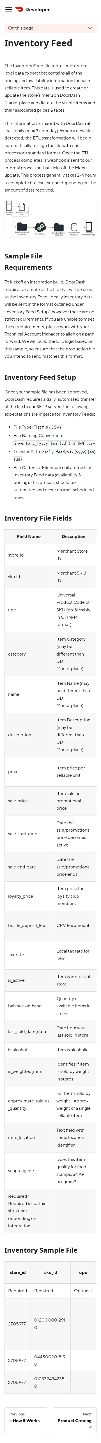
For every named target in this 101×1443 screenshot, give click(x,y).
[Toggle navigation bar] (8, 9)
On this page (20, 28)
